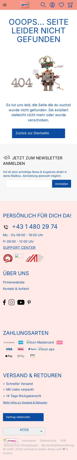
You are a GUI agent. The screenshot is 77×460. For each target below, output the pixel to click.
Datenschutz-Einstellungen (21, 445)
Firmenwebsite (13, 282)
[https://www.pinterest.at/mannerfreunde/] (29, 302)
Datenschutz (48, 440)
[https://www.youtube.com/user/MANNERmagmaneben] (21, 302)
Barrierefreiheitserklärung (57, 445)
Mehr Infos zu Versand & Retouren (25, 402)
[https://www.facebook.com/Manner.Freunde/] (5, 302)
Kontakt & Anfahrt (16, 289)
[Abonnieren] (61, 184)
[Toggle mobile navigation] (4, 5)
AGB (63, 440)
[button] (43, 4)
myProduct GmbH (34, 449)
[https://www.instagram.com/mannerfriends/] (12, 302)
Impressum (29, 440)
